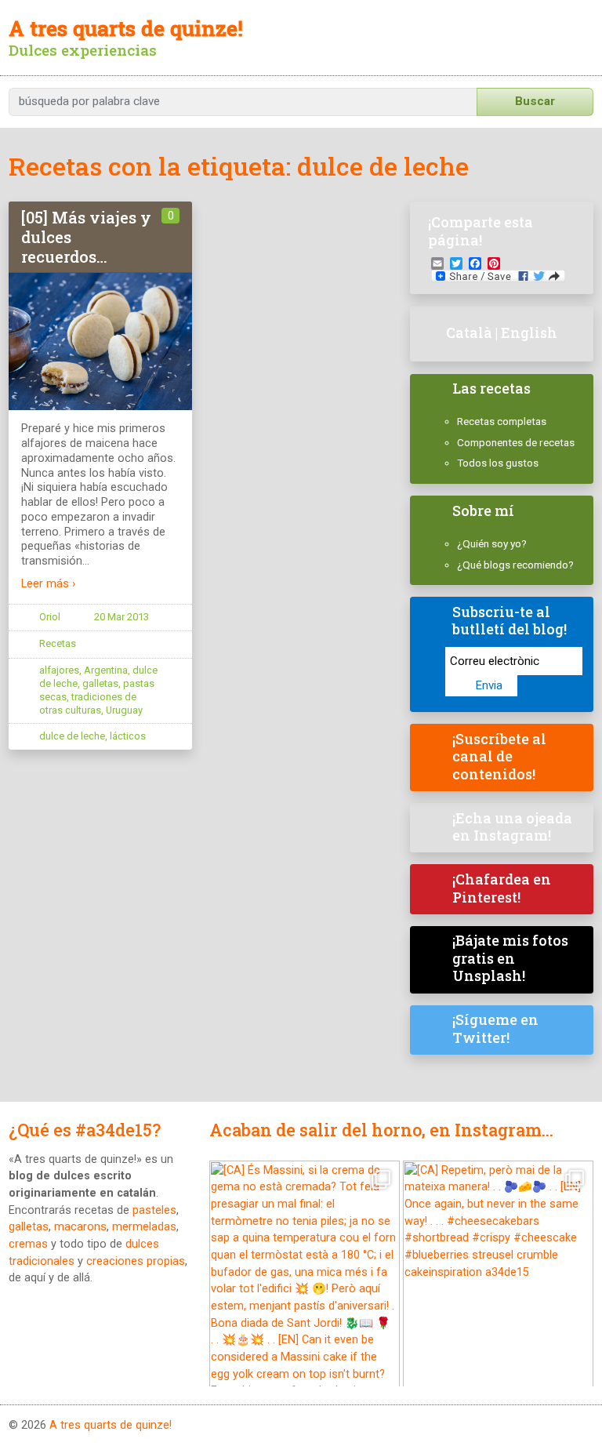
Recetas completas (501, 421)
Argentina (106, 670)
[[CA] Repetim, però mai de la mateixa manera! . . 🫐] (498, 1279)
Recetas (57, 643)
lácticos (128, 736)
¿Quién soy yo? (492, 543)
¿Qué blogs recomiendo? (515, 564)
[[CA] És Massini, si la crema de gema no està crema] (304, 1279)
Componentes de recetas (516, 442)
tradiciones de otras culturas (87, 703)
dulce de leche (72, 736)
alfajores (59, 670)
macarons (80, 1226)
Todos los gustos (498, 462)
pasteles (154, 1210)
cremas (28, 1244)
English (529, 332)
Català (469, 332)
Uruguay (124, 710)
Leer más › (48, 583)
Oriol (49, 617)
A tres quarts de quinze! (110, 1425)
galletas (100, 683)
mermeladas (144, 1226)
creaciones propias (135, 1261)
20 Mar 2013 (121, 617)
